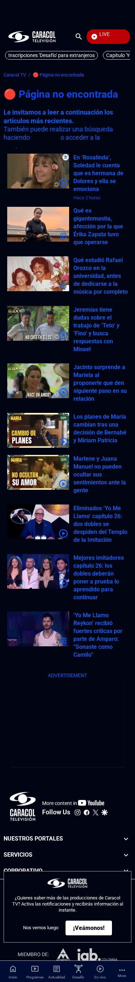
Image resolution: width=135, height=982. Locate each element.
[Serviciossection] (126, 855)
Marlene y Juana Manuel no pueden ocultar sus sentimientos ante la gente (99, 474)
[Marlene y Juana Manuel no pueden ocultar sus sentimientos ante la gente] (38, 472)
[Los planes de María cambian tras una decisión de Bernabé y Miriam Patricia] (38, 430)
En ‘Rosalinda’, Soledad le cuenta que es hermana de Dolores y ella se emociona (98, 173)
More (122, 976)
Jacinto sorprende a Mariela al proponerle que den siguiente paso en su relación (100, 383)
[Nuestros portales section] (126, 839)
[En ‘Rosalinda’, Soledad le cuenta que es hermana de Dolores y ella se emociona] (38, 171)
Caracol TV (15, 75)
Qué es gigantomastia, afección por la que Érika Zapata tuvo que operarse (98, 226)
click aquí (45, 137)
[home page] (32, 36)
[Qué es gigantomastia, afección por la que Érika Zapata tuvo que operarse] (38, 224)
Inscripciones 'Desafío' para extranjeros (51, 55)
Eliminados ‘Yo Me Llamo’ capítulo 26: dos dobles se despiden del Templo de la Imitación (100, 524)
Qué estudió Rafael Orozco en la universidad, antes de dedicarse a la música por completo (100, 276)
